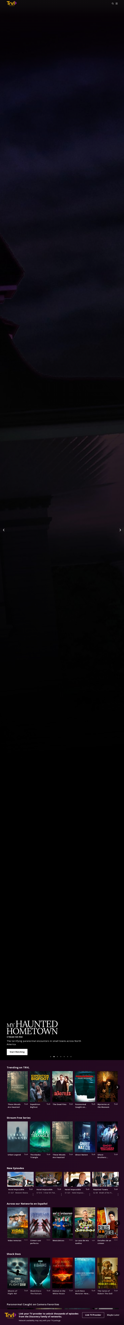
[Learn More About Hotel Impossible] (33, 1194)
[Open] (116, 4)
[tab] (50, 1056)
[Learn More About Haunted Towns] (118, 1194)
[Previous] (4, 530)
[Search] (112, 4)
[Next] (120, 530)
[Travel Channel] (13, 3)
